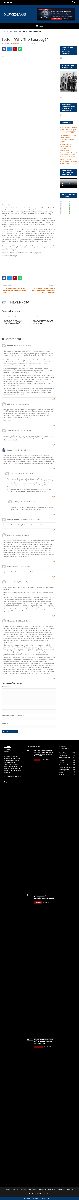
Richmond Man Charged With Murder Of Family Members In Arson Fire (68, 155)
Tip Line (15, 1189)
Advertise (61, 1189)
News (8, 1189)
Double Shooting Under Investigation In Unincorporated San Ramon (68, 139)
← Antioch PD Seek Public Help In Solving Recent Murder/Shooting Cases (14, 290)
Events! (31, 1194)
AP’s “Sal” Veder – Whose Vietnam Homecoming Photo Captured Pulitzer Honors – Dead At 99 (68, 130)
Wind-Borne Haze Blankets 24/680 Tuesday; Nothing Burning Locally (66, 147)
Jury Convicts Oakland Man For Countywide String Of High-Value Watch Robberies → (43, 290)
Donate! (70, 1189)
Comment (6, 687)
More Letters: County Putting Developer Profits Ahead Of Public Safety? (68, 161)
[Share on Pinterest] (15, 49)
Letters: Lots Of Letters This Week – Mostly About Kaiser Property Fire (14, 321)
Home (6, 31)
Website (5, 723)
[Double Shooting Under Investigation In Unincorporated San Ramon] (30, 966)
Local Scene (38, 1047)
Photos (37, 760)
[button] (45, 1189)
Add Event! (41, 1194)
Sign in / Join (8, 2)
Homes (41, 1189)
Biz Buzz (51, 1189)
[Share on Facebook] (4, 49)
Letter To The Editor (15, 31)
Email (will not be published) (13, 716)
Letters (23, 1189)
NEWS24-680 (15, 44)
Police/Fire (38, 902)
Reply (53, 399)
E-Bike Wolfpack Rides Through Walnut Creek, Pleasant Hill (41, 321)
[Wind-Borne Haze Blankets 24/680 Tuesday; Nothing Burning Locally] (30, 1111)
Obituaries (32, 1189)
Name (4, 708)
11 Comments (24, 44)
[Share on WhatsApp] (20, 49)
